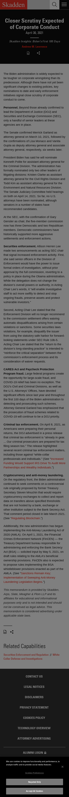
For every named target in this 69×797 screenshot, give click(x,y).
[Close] (62, 766)
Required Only (34, 782)
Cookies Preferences (34, 773)
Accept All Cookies (34, 791)
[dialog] (34, 777)
